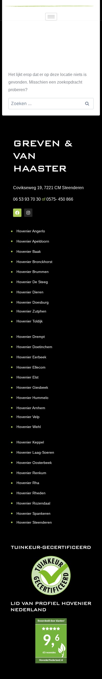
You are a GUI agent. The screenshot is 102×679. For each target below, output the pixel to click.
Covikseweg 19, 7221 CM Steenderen (48, 187)
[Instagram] (28, 213)
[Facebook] (17, 213)
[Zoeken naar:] (51, 103)
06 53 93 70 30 (27, 199)
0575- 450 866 (59, 199)
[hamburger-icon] (51, 16)
